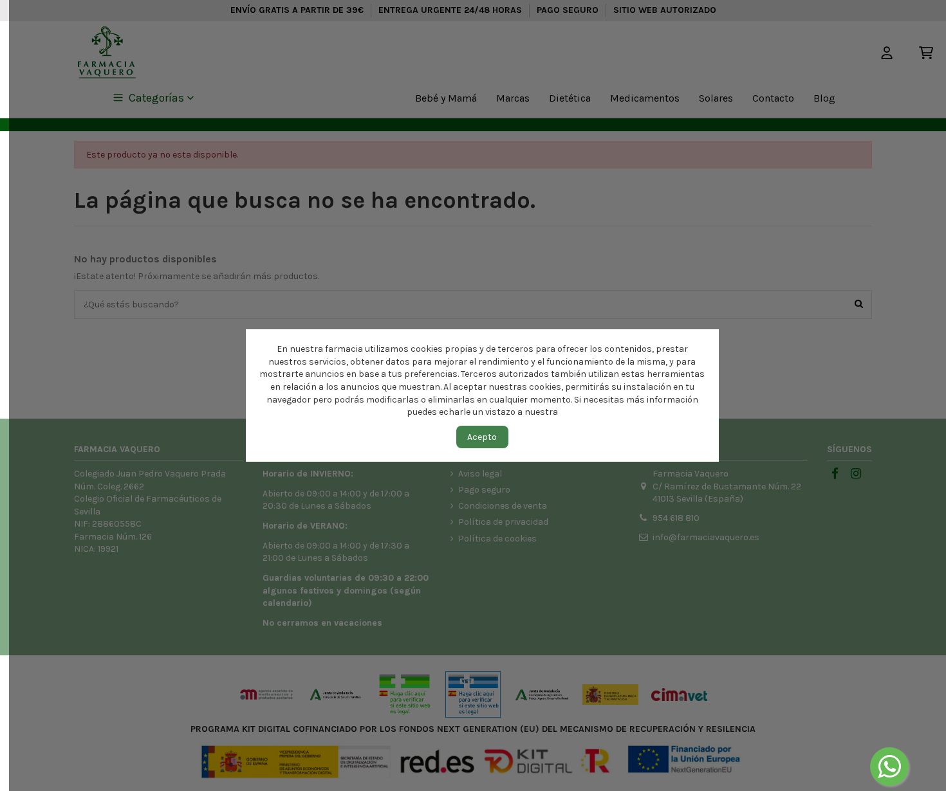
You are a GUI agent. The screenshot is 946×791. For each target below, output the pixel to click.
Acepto (482, 437)
